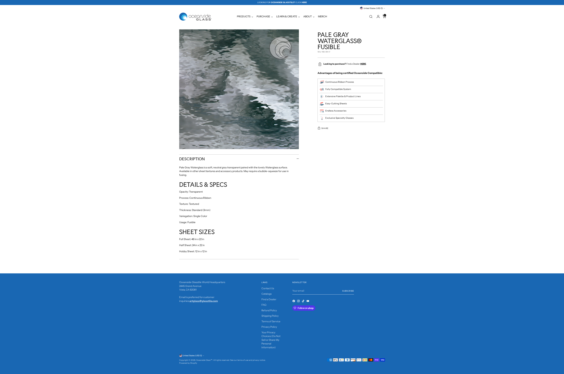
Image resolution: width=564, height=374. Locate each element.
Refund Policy (269, 310)
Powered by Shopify (188, 363)
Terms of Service (270, 321)
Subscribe (348, 291)
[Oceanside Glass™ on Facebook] (294, 302)
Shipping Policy (270, 315)
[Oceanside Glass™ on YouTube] (308, 302)
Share (324, 128)
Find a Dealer (268, 299)
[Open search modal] (371, 17)
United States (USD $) (373, 8)
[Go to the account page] (377, 17)
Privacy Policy (269, 326)
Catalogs (266, 293)
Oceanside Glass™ (204, 360)
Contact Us (267, 288)
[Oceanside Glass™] (195, 17)
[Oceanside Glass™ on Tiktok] (303, 302)
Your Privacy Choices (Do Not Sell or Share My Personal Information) (270, 340)
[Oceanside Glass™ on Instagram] (299, 302)
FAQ (263, 304)
